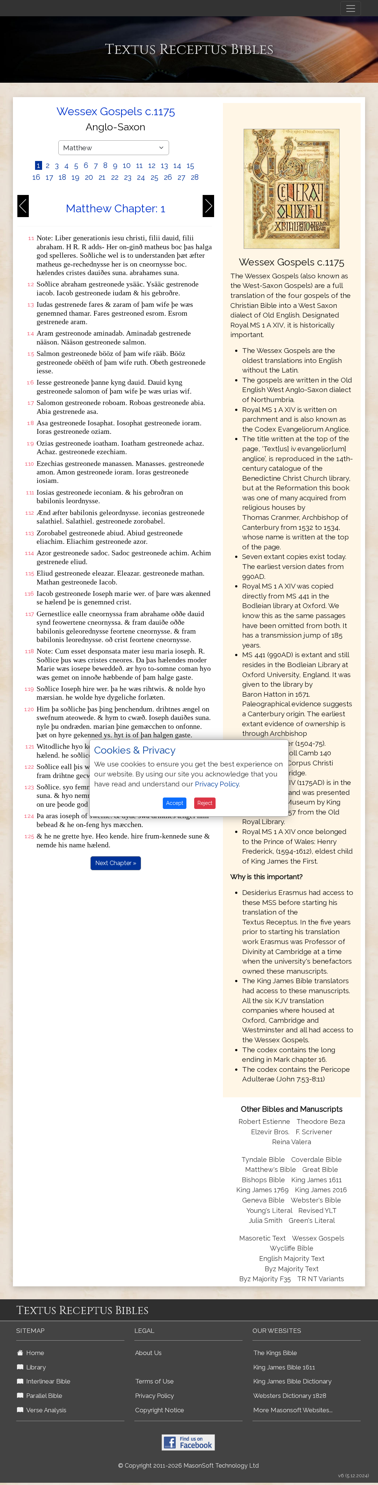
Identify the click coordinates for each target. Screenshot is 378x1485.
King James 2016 (321, 1190)
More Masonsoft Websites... (293, 1410)
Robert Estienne (264, 1121)
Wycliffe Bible (291, 1248)
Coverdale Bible (316, 1159)
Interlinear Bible (47, 1381)
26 (168, 177)
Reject (204, 803)
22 (114, 177)
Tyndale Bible (263, 1159)
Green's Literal (312, 1220)
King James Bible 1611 (284, 1367)
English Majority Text (291, 1258)
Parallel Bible (42, 1395)
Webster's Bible (316, 1200)
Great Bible (320, 1169)
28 (194, 177)
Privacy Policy (154, 1395)
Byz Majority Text (292, 1269)
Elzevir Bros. (270, 1132)
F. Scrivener (314, 1132)
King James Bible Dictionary (292, 1381)
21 (102, 177)
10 (127, 165)
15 (190, 165)
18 (62, 177)
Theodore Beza (320, 1121)
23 (127, 177)
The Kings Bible (275, 1353)
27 (181, 177)
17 (49, 177)
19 (75, 177)
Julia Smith (266, 1220)
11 (139, 165)
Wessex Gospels (318, 1238)
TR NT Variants (320, 1279)
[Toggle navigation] (350, 8)
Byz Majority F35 (265, 1279)
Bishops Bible (263, 1180)
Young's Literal (270, 1210)
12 (152, 165)
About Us (148, 1353)
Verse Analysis (44, 1410)
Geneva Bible (263, 1200)
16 (36, 177)
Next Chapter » (115, 863)
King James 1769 (262, 1190)
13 (164, 165)
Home (33, 1353)
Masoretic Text (262, 1238)
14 (177, 165)
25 (154, 177)
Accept (174, 803)
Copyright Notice (159, 1410)
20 (89, 177)
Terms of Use (154, 1381)
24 (141, 177)
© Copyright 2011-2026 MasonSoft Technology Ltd (188, 1465)
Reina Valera (291, 1142)
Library (34, 1367)
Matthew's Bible (270, 1169)
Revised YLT (317, 1210)
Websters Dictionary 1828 (289, 1395)
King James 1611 (316, 1180)
